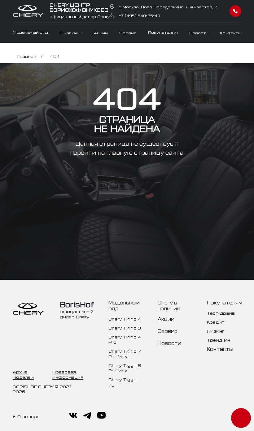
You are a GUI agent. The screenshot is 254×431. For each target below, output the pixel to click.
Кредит (215, 321)
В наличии (70, 33)
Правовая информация (67, 374)
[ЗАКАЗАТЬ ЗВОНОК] (235, 11)
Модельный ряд (30, 32)
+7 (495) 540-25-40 (139, 15)
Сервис (128, 33)
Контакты (230, 33)
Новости (198, 33)
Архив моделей (23, 374)
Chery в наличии (169, 305)
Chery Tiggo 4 (124, 318)
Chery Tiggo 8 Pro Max (124, 367)
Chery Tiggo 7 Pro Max (124, 353)
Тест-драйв (221, 312)
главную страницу (135, 152)
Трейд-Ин (218, 339)
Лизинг (215, 330)
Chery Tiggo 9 (124, 327)
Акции (101, 33)
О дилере (28, 416)
